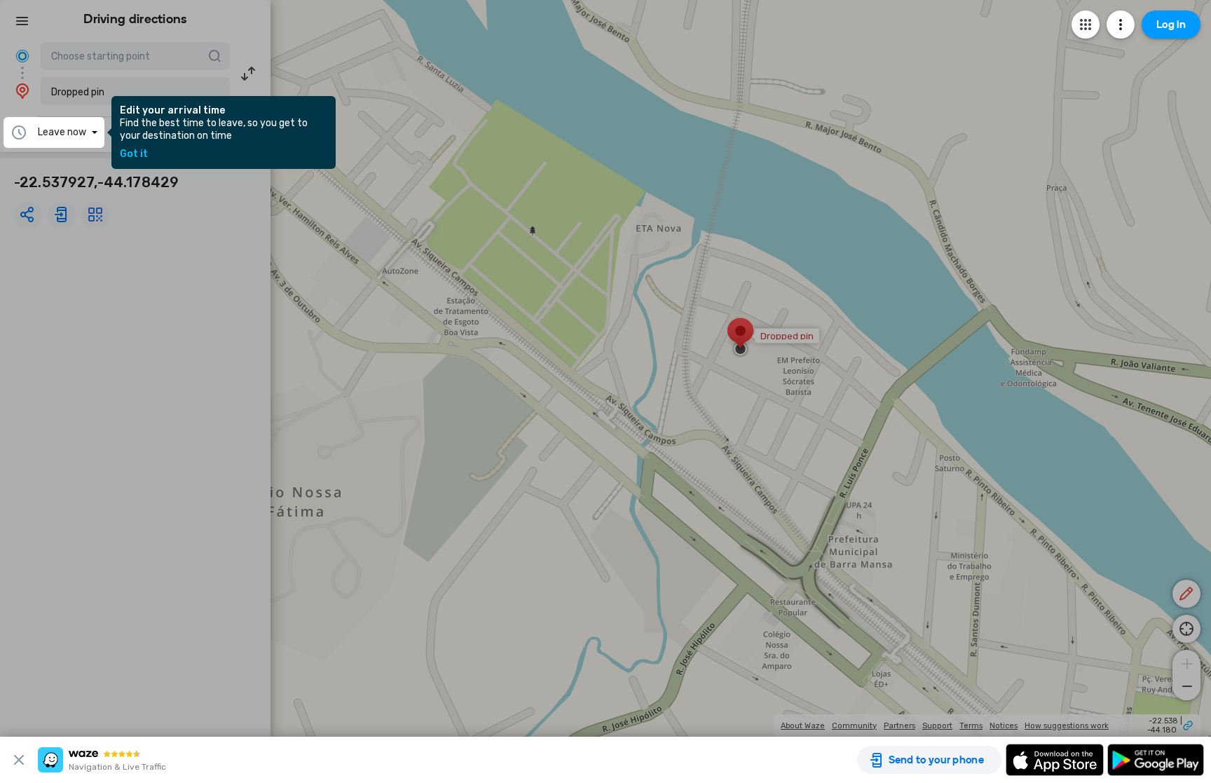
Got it (134, 154)
